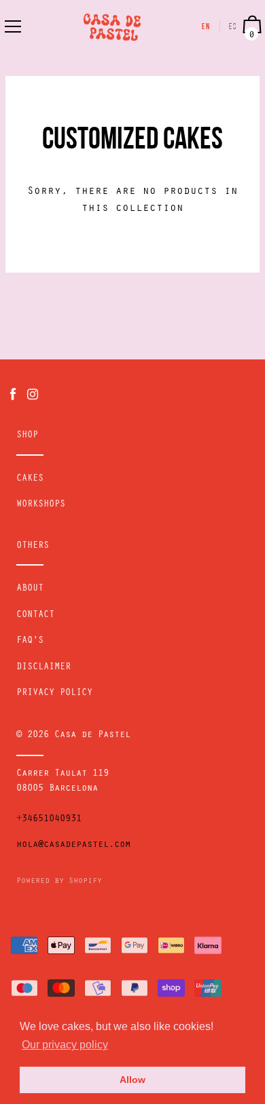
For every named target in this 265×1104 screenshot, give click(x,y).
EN (206, 27)
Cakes (29, 479)
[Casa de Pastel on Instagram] (32, 395)
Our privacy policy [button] (65, 1044)
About (29, 589)
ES (232, 27)
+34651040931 (49, 820)
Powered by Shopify (59, 882)
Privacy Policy (54, 693)
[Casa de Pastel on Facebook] (12, 395)
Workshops (40, 505)
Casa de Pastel (92, 736)
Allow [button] (132, 1079)
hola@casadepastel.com (73, 845)
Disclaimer (43, 668)
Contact (35, 615)
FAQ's (29, 641)
